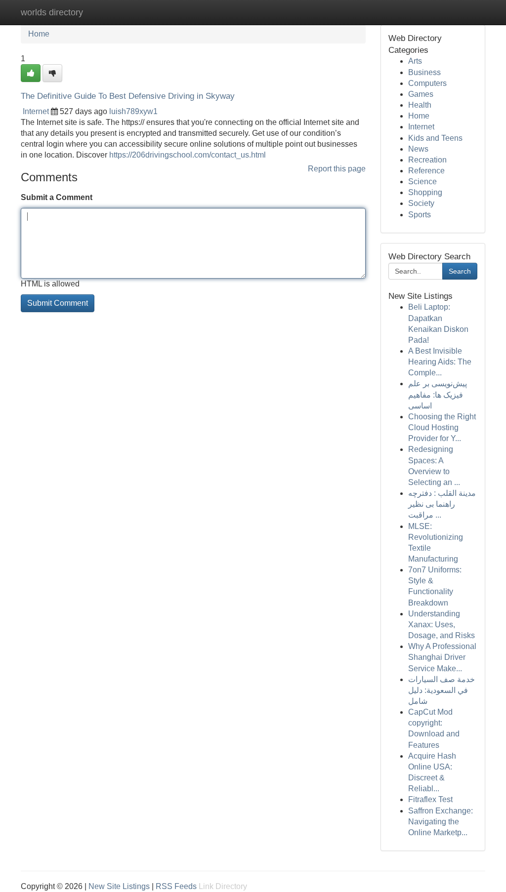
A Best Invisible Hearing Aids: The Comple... (439, 362)
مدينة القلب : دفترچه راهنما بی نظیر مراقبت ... (442, 504)
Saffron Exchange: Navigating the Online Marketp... (440, 822)
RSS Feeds (176, 886)
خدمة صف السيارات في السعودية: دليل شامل (441, 690)
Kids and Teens (435, 138)
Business (424, 72)
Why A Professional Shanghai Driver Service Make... (442, 657)
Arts (415, 61)
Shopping (425, 192)
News (418, 149)
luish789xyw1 (133, 111)
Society (421, 203)
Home (38, 34)
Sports (419, 214)
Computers (427, 83)
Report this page (337, 168)
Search (460, 271)
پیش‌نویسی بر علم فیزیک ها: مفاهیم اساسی (437, 394)
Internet (36, 111)
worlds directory (52, 12)
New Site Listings (119, 886)
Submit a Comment (56, 197)
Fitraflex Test (430, 799)
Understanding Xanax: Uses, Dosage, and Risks (441, 624)
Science (422, 181)
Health (419, 105)
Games (420, 94)
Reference (426, 170)
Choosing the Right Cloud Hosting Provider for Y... (442, 427)
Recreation (427, 160)
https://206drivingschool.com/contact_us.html (187, 155)
